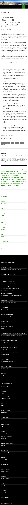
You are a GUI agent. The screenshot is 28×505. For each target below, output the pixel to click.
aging (1, 169)
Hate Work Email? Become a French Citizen (9, 305)
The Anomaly (3, 330)
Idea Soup (3, 17)
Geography (3, 222)
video (24, 185)
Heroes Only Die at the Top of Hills (8, 300)
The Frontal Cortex (4, 485)
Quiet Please (3, 373)
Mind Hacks (3, 445)
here (12, 135)
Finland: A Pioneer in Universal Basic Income (9, 279)
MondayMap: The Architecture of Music (9, 361)
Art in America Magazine (5, 398)
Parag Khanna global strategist (7, 455)
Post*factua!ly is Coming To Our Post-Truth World (11, 269)
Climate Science (4, 208)
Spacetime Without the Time (7, 316)
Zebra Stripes (3, 276)
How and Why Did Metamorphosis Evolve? (9, 352)
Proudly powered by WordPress (6, 503)
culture (25, 171)
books (11, 169)
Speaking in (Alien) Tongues (6, 366)
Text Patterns (3, 476)
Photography (3, 239)
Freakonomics (3, 426)
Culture (2, 215)
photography (20, 179)
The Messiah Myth (4, 307)
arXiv (2, 403)
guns (16, 173)
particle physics (9, 179)
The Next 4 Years (4, 368)
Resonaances (3, 462)
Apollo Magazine (4, 391)
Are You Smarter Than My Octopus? (8, 281)
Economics (3, 217)
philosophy (15, 179)
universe (22, 185)
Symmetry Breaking (5, 471)
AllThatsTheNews (4, 389)
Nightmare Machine (5, 354)
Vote (2, 378)
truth (3, 144)
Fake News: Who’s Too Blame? (7, 326)
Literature (3, 229)
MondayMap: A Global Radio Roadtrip (8, 319)
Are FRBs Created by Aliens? (6, 264)
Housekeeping (4, 224)
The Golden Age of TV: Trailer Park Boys (9, 302)
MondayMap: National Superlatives (8, 345)
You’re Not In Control (5, 349)
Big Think (2, 405)
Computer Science (4, 210)
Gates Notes (3, 431)
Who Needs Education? (5, 359)
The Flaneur (3, 483)
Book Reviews (3, 203)
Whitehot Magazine (5, 497)
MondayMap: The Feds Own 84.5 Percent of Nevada (11, 295)
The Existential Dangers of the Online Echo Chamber (11, 335)
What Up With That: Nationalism (7, 290)
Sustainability (3, 246)
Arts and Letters (4, 196)
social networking (8, 183)
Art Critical (3, 393)
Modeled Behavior (4, 450)
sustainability (21, 183)
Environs (2, 220)
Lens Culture (3, 438)
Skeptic (2, 466)
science (23, 181)
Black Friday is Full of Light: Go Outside (8, 356)
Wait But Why (3, 495)
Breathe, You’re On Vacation (6, 342)
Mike (10, 29)
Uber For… (3, 328)
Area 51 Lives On (4, 272)
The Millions (3, 490)
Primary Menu (26, 7)
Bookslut (2, 407)
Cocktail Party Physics (5, 410)
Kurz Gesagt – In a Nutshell (6, 436)
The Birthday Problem (5, 338)
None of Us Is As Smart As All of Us (8, 262)
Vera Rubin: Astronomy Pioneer (7, 314)
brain (13, 169)
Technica (2, 250)
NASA (17, 177)
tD (1, 248)
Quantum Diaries (4, 459)
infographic (21, 173)
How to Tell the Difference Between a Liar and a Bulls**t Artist (13, 23)
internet (7, 175)
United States (15, 185)
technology (5, 185)
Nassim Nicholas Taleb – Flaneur (7, 452)
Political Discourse (9, 17)
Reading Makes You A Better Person (8, 274)
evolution (6, 173)
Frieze (2, 429)
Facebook (10, 173)
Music (2, 234)
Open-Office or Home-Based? (7, 371)
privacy (7, 181)
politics (3, 181)
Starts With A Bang (5, 469)
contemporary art (9, 171)
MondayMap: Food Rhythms (6, 312)
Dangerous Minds (4, 414)
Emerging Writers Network (6, 424)
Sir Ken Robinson (4, 464)
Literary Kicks (3, 440)
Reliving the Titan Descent (6, 293)
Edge (2, 419)
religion (19, 181)
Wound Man (3, 323)
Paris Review (3, 457)
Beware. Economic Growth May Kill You (9, 347)
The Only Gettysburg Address (7, 363)
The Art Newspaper (5, 478)
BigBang (2, 198)
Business (2, 205)
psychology (13, 181)
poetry (25, 179)
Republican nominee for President (8, 36)
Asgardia (2, 375)
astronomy (7, 169)
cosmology (17, 171)
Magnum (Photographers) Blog (7, 443)
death (2, 173)
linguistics (16, 175)
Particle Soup (3, 236)
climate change (22, 169)
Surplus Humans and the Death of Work (9, 340)
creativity (22, 171)
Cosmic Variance (4, 412)
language (12, 175)
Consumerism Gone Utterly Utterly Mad (9, 297)
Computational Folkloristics (6, 321)
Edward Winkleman (4, 422)
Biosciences (3, 201)
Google (13, 173)
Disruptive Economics (5, 417)
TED (1, 473)
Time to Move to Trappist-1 (6, 267)
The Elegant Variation (5, 480)
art (3, 169)
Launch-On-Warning (5, 286)
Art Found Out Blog (5, 396)
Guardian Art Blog (4, 433)
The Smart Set (4, 492)
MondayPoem (10, 177)
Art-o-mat (3, 400)
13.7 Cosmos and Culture (6, 386)
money (15, 177)
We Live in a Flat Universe (6, 309)
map (20, 175)
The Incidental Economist (6, 488)
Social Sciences (4, 243)
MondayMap (4, 177)
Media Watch (3, 231)
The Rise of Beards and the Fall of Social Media (10, 283)
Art (1, 194)
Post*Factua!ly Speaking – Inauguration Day (10, 288)
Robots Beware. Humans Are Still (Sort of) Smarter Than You (13, 333)
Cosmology (3, 213)
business (16, 169)
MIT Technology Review (6, 447)
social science (16, 183)
